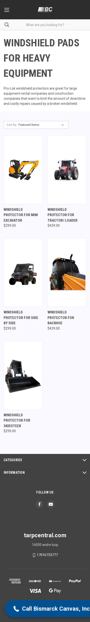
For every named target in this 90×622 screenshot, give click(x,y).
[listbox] (42, 124)
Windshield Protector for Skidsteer (17, 420)
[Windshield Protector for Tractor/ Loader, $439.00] (66, 169)
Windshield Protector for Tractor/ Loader (63, 215)
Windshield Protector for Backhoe (61, 317)
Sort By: (11, 125)
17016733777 (47, 555)
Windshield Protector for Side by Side (21, 317)
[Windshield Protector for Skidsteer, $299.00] (23, 375)
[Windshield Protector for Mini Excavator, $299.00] (23, 169)
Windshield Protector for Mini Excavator (21, 215)
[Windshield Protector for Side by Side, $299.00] (23, 272)
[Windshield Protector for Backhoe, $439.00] (66, 272)
